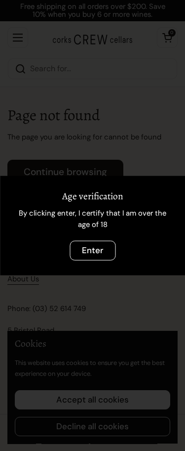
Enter (92, 250)
